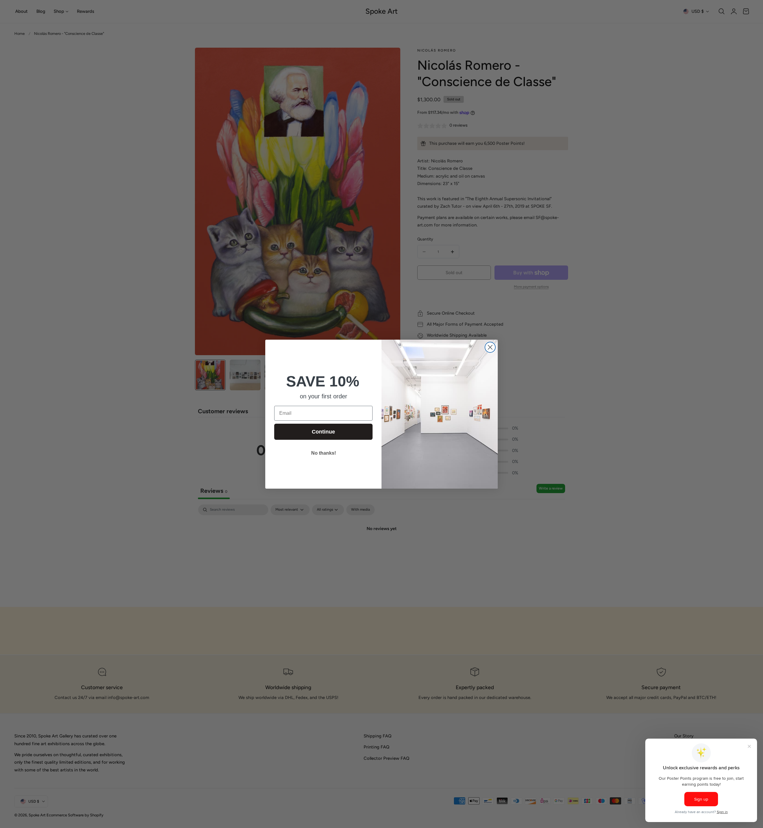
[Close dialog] (490, 347)
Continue (323, 432)
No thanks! (323, 453)
